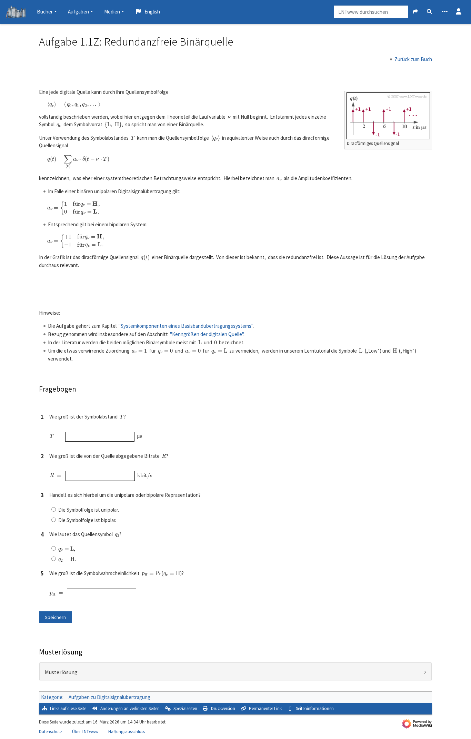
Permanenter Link (265, 708)
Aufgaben (78, 11)
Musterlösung (61, 672)
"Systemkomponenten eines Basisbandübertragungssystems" (186, 326)
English (152, 11)
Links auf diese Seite (68, 708)
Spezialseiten (185, 708)
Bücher (45, 11)
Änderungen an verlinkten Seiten (130, 708)
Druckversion (223, 708)
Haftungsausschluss (126, 732)
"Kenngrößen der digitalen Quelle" (206, 334)
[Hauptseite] (16, 13)
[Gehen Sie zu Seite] (415, 12)
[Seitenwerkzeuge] (445, 12)
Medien (112, 11)
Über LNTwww (85, 732)
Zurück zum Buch (413, 59)
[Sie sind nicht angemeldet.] (458, 12)
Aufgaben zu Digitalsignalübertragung (109, 697)
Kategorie (51, 697)
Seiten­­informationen (315, 708)
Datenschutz (50, 732)
